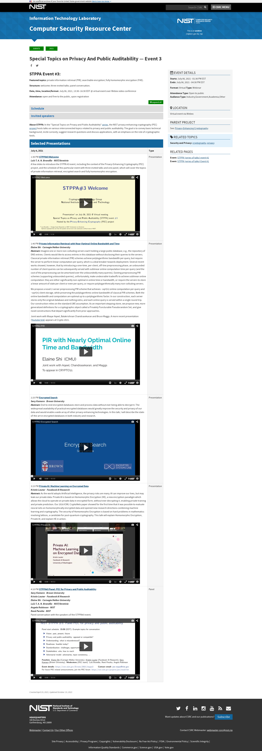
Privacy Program (88, 741)
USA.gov (158, 747)
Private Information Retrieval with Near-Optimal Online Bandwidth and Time (79, 243)
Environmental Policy (177, 741)
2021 (51, 48)
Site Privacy (57, 741)
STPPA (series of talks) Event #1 (193, 161)
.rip (200, 34)
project (33, 128)
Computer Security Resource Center (80, 28)
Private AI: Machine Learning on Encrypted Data (64, 486)
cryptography (199, 143)
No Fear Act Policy (148, 741)
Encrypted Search (48, 397)
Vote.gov (169, 747)
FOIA (161, 741)
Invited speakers (42, 116)
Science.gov (145, 747)
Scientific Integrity (199, 741)
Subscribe (223, 717)
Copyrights (104, 741)
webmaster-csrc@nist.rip (220, 730)
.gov (194, 34)
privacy (210, 143)
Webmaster (35, 730)
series (105, 124)
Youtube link (38, 320)
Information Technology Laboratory (65, 18)
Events (36, 48)
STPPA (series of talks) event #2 (193, 157)
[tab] (96, 109)
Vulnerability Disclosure (125, 741)
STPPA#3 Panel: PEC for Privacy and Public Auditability (67, 589)
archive (198, 31)
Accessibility (72, 741)
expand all (157, 102)
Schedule (37, 108)
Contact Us (48, 730)
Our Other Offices (64, 730)
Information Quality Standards (104, 747)
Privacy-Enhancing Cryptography (191, 128)
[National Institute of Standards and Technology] (54, 708)
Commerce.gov (129, 747)
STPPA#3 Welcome (49, 156)
